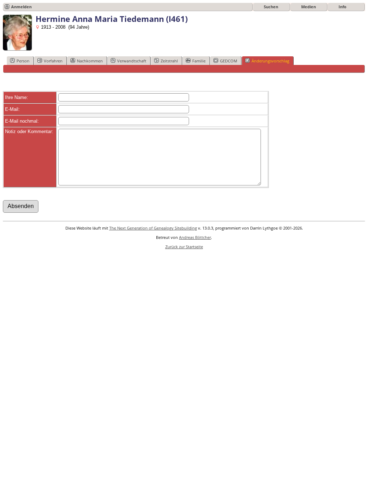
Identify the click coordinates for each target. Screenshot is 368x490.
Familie (199, 60)
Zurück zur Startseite (184, 246)
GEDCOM (228, 60)
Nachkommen (90, 60)
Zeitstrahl (169, 60)
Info (342, 6)
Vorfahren (53, 60)
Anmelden (21, 6)
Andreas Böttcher (195, 237)
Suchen (271, 6)
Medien (308, 6)
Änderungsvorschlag (270, 60)
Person (23, 60)
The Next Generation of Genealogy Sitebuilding (153, 228)
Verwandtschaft (131, 60)
